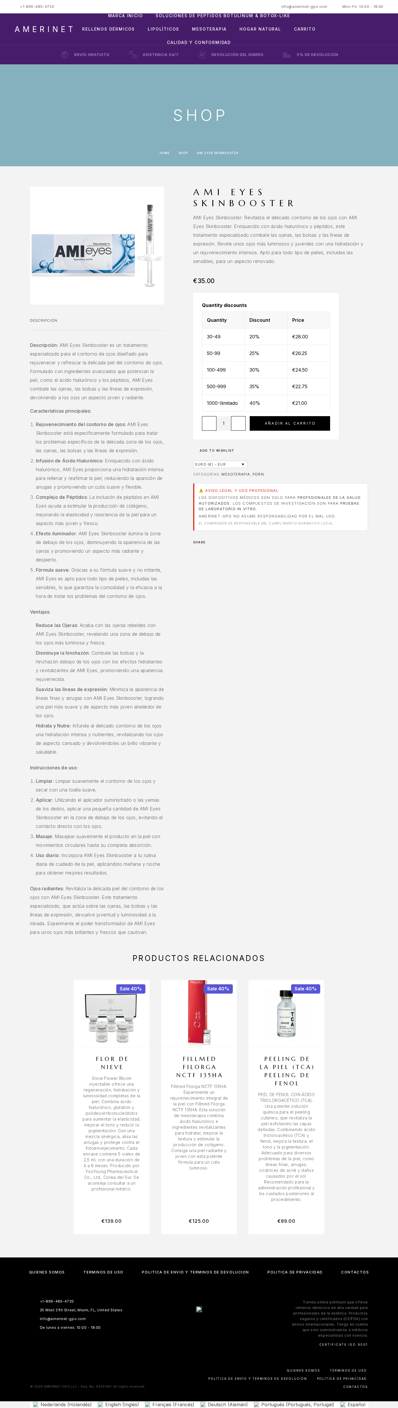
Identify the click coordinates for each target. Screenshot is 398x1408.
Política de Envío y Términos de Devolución (195, 1272)
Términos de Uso (103, 1272)
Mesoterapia (209, 29)
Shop (183, 153)
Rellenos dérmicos (108, 29)
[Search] (341, 29)
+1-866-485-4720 (37, 6)
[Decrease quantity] (209, 423)
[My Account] (355, 29)
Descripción (43, 320)
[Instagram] (193, 1324)
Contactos (355, 1272)
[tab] (43, 324)
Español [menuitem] (356, 1404)
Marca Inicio (125, 15)
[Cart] (381, 28)
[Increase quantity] (238, 423)
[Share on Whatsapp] (219, 542)
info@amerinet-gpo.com (304, 6)
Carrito (305, 29)
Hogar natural (260, 29)
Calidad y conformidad (199, 42)
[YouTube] (216, 1324)
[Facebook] (182, 1324)
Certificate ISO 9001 (343, 1344)
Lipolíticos (163, 29)
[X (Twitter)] (204, 1324)
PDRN (258, 474)
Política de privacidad (295, 1272)
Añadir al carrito (290, 423)
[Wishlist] (368, 29)
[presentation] (111, 1133)
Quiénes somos (47, 1272)
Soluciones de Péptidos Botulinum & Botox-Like (223, 15)
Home (165, 153)
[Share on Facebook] (212, 542)
